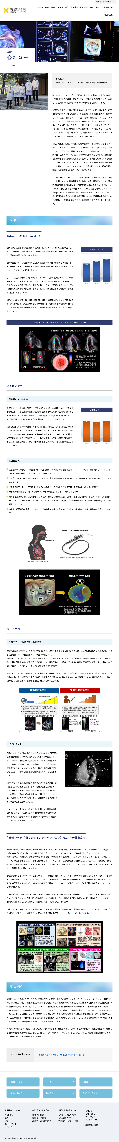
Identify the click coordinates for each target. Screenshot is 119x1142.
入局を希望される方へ (67, 1110)
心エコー (86, 1082)
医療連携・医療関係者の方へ (42, 1121)
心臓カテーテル (15, 1082)
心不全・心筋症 (15, 1093)
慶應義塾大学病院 (91, 1125)
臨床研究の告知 (10, 1124)
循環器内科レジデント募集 (68, 1121)
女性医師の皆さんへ (65, 1118)
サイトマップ (90, 1117)
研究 (53, 7)
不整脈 (48, 1082)
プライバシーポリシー (93, 1120)
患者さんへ (94, 7)
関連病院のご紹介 (38, 1115)
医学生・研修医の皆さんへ (68, 1115)
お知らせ (88, 1111)
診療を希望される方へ (48, 1055)
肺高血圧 (49, 1093)
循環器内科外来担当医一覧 (73, 1055)
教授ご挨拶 (9, 1115)
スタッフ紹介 (63, 7)
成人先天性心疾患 (89, 1093)
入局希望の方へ (108, 7)
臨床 (47, 7)
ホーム (40, 7)
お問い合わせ (109, 15)
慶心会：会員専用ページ (105, 2)
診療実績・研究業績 (79, 7)
